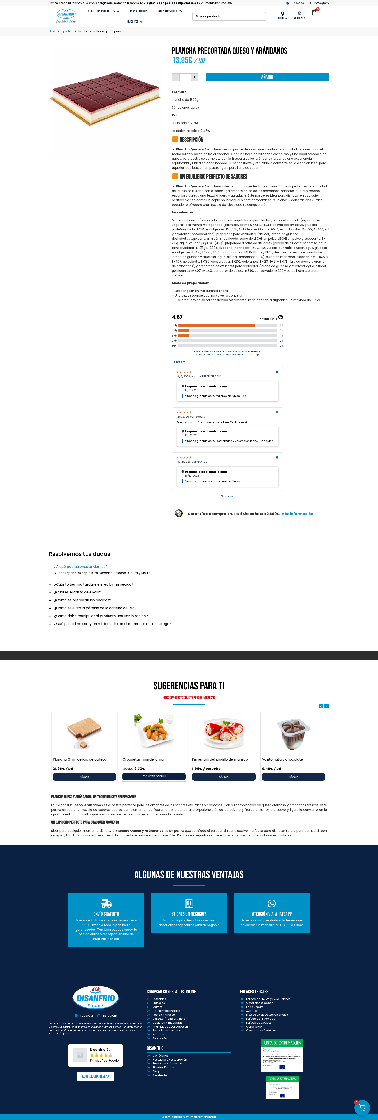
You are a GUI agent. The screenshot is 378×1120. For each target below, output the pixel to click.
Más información (297, 513)
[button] (189, 567)
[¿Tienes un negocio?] (189, 903)
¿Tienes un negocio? (189, 914)
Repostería (67, 31)
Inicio (53, 31)
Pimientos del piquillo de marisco (220, 759)
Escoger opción (154, 776)
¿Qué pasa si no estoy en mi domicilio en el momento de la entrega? (112, 623)
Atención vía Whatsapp (272, 914)
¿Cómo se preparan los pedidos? (82, 600)
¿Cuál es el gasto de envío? (77, 592)
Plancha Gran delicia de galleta (79, 759)
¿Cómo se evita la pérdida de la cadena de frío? (95, 608)
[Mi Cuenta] (299, 14)
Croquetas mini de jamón (143, 759)
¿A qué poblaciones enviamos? (80, 566)
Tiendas (282, 18)
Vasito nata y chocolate (282, 759)
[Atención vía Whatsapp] (271, 903)
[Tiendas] (282, 14)
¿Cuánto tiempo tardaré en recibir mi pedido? (93, 584)
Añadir (267, 77)
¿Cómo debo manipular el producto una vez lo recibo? (101, 615)
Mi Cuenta (299, 18)
